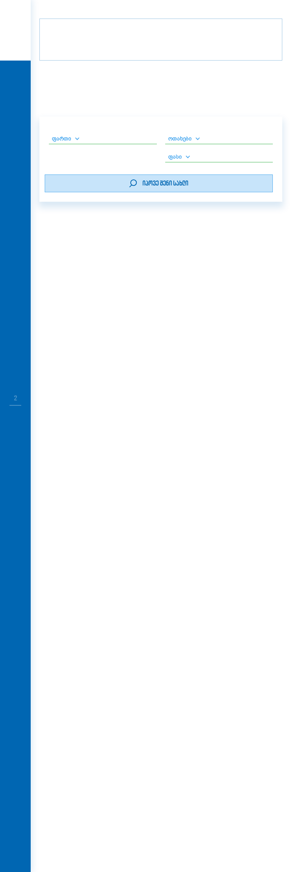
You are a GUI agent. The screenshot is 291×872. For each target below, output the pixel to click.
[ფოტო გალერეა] (65, 444)
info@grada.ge (95, 773)
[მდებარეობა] (113, 444)
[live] (15, 76)
